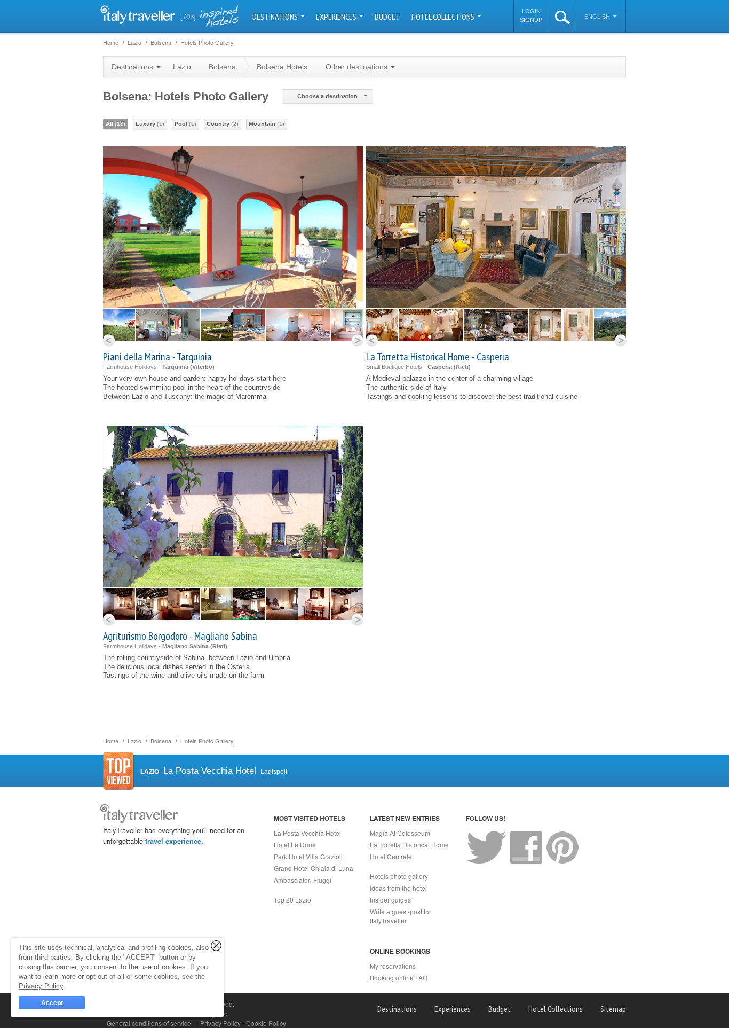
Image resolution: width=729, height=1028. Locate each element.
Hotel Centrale (391, 856)
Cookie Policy (266, 1022)
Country (223, 124)
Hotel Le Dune (295, 844)
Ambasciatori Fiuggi (302, 879)
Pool (185, 124)
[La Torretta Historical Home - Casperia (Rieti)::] (382, 325)
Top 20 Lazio (292, 899)
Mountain (266, 124)
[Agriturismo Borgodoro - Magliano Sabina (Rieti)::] (119, 604)
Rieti (462, 367)
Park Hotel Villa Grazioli (308, 856)
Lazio (182, 66)
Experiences (337, 16)
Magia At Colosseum (400, 832)
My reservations (393, 965)
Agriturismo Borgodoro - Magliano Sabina (180, 636)
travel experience (173, 841)
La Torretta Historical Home (409, 844)
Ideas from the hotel (398, 887)
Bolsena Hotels (282, 66)
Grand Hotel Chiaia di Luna (313, 868)
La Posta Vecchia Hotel (307, 832)
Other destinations (358, 66)
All (115, 124)
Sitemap (613, 1008)
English (598, 16)
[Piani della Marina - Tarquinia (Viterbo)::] (119, 325)
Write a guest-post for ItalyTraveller (400, 916)
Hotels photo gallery (399, 876)
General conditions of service (149, 1022)
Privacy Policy (221, 1022)
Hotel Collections (443, 16)
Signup (531, 20)
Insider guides (390, 899)
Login (531, 11)
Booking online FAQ (398, 977)
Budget (387, 16)
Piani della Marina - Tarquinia (157, 357)
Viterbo (202, 367)
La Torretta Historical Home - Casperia (437, 357)
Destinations (275, 16)
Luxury (150, 124)
